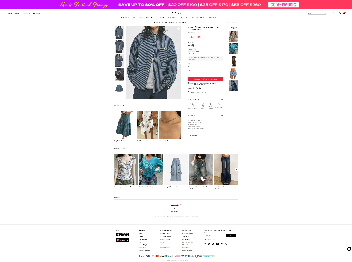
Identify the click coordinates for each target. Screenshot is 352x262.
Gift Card (162, 245)
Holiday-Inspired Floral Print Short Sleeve (125, 187)
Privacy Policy (142, 247)
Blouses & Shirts (173, 22)
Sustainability (201, 18)
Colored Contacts (165, 247)
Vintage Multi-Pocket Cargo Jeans (173, 187)
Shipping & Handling (165, 236)
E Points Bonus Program (188, 245)
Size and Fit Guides (187, 233)
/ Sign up (334, 13)
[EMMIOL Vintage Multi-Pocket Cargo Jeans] (176, 169)
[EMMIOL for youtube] (217, 244)
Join (230, 236)
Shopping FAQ (186, 236)
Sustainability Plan (144, 245)
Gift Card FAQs (186, 239)
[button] (236, 169)
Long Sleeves (182, 22)
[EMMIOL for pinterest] (222, 244)
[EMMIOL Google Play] (122, 241)
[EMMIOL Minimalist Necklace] (170, 125)
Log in (329, 13)
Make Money (185, 247)
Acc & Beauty (189, 18)
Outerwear (172, 18)
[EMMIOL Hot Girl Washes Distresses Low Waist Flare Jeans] (226, 169)
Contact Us (141, 236)
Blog (140, 242)
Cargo (154, 17)
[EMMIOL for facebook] (205, 244)
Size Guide (190, 63)
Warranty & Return (165, 233)
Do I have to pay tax (187, 242)
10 (197, 53)
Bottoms (162, 18)
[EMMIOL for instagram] (209, 244)
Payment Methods (165, 239)
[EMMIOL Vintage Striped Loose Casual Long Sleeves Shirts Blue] (193, 46)
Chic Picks (212, 18)
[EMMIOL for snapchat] (226, 243)
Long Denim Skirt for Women (122, 141)
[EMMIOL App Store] (122, 236)
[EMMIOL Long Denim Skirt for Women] (125, 125)
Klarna (162, 242)
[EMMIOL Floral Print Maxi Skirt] (147, 125)
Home (155, 22)
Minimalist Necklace (164, 141)
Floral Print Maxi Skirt (142, 141)
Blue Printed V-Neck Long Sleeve (148, 187)
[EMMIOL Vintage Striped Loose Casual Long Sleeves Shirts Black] (189, 46)
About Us (141, 233)
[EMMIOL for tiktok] (213, 244)
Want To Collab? (143, 239)
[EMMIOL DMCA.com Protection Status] (208, 257)
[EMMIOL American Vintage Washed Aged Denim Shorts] (201, 169)
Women (134, 18)
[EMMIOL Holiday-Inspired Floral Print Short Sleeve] (126, 169)
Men (180, 18)
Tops (147, 18)
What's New (125, 18)
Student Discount (187, 250)
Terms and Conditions (144, 250)
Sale (141, 18)
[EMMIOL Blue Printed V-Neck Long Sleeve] (151, 169)
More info (203, 84)
